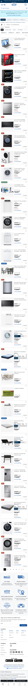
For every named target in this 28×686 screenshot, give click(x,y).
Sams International (17, 22)
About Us (2, 654)
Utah (2, 630)
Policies (22, 665)
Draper (2, 632)
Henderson (11, 632)
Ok (7, 680)
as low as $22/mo (17, 226)
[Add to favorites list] (26, 36)
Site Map (20, 668)
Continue (23, 625)
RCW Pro (2, 645)
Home (5, 665)
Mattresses (22, 19)
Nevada (11, 630)
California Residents (14, 666)
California (23, 630)
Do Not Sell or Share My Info (13, 668)
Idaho (17, 630)
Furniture (3, 19)
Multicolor (3, 32)
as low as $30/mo (17, 80)
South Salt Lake (4, 639)
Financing (3, 650)
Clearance (7, 22)
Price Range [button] (20, 29)
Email (2, 623)
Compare (25, 48)
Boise (17, 632)
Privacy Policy (13, 678)
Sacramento (23, 635)
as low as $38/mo (17, 495)
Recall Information (9, 665)
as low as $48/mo (17, 564)
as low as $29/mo (17, 291)
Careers (2, 647)
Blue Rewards (3, 652)
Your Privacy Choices (21, 680)
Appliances (9, 19)
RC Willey (2, 22)
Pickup (11, 22)
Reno (10, 635)
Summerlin (11, 637)
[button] (5, 1)
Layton (2, 635)
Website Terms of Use (17, 665)
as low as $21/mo (17, 548)
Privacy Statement (7, 666)
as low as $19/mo (17, 96)
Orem (2, 637)
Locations (3, 629)
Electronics (16, 19)
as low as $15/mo (17, 63)
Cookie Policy (21, 666)
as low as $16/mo (17, 47)
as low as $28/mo (17, 479)
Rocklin (22, 632)
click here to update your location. (14, 15)
